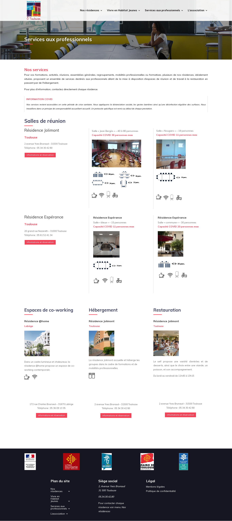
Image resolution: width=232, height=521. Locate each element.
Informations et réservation (40, 155)
